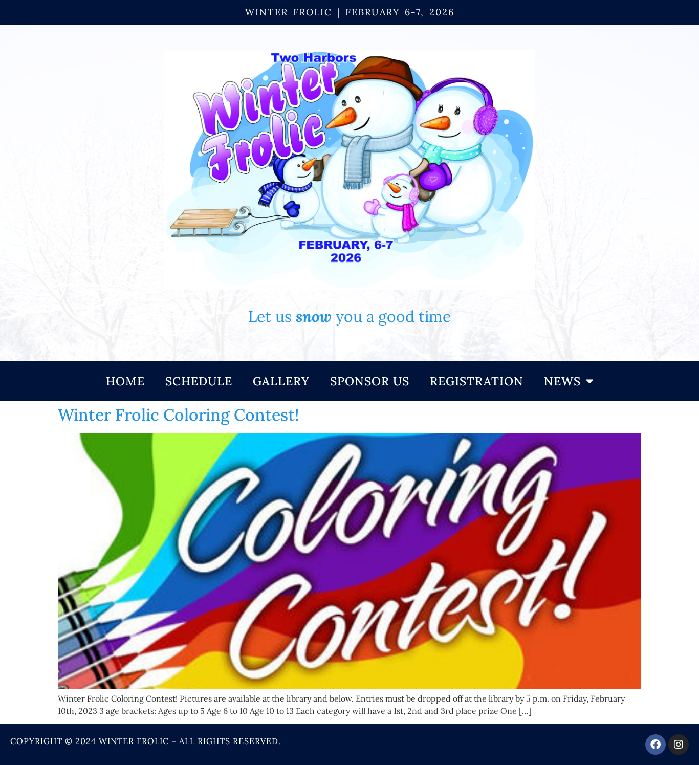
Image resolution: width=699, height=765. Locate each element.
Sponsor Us (369, 381)
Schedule (198, 381)
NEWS (562, 381)
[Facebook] (655, 744)
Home (125, 381)
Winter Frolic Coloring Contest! (178, 414)
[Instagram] (678, 744)
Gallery (281, 381)
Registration (476, 381)
